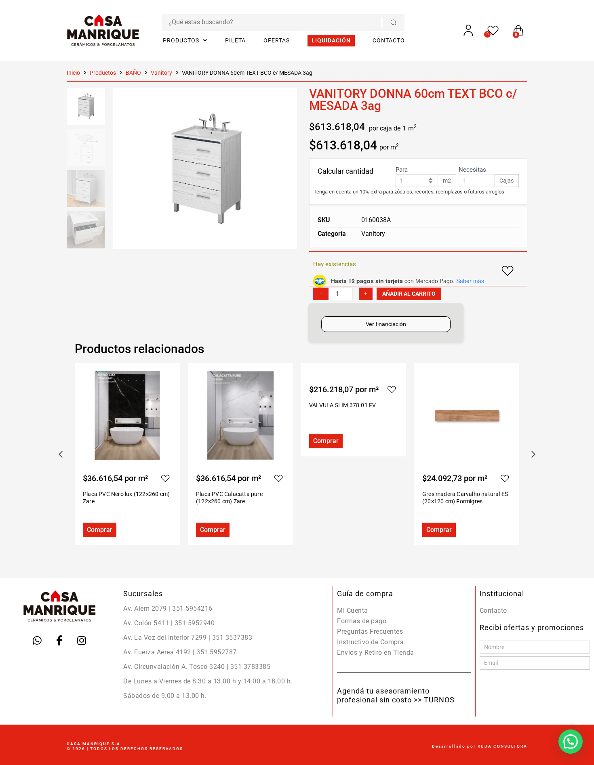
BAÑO (133, 72)
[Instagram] (82, 640)
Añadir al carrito (409, 293)
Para (402, 170)
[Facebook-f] (59, 640)
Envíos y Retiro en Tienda (375, 652)
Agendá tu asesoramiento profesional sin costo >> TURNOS (396, 695)
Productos (103, 72)
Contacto (493, 610)
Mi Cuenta (352, 610)
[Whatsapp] (37, 640)
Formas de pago (361, 621)
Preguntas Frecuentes (370, 631)
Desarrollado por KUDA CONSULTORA (479, 746)
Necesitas (472, 170)
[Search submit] (393, 22)
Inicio (73, 72)
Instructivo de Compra (370, 642)
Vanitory (161, 72)
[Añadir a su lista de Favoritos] (165, 478)
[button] (533, 454)
